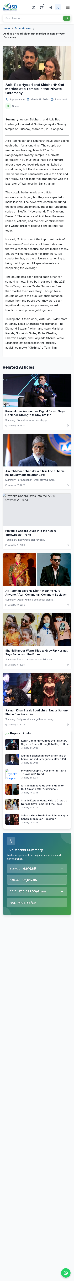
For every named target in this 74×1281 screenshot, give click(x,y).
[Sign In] (50, 7)
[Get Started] (58, 7)
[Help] (33, 7)
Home (6, 28)
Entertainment (23, 28)
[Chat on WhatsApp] (66, 1273)
